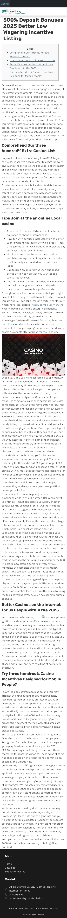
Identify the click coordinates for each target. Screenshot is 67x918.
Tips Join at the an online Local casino (32, 60)
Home (8, 863)
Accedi (5, 3)
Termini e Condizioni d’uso (21, 908)
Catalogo (10, 867)
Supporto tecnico (15, 871)
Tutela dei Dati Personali (47, 908)
